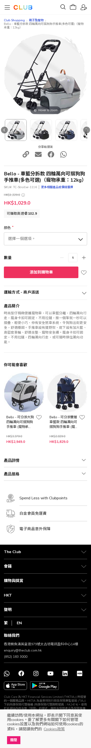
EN (19, 623)
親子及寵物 (36, 20)
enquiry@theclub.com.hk (23, 650)
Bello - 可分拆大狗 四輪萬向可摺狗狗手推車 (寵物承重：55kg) (20, 422)
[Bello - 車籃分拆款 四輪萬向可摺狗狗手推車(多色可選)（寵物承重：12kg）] (41, 130)
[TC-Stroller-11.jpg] (16, 130)
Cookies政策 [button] (54, 729)
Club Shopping (14, 20)
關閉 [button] (13, 740)
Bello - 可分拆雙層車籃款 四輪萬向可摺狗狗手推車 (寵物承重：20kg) (63, 422)
